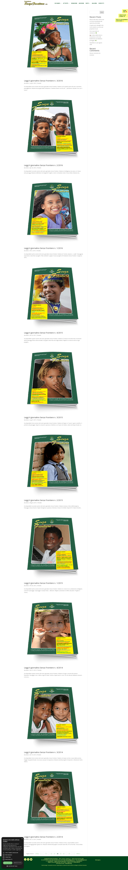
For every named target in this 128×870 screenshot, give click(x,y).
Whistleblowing (68, 863)
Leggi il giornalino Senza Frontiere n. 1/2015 (43, 583)
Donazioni (74, 3)
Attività (65, 3)
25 (60, 853)
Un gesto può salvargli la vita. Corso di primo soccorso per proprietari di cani (97, 27)
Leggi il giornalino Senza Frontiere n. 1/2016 (43, 248)
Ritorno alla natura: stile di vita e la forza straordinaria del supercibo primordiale (97, 21)
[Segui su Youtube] (31, 859)
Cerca (101, 12)
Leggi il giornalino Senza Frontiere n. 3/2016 (43, 80)
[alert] (12, 853)
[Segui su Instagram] (28, 859)
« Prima (37, 853)
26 (63, 853)
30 (69, 853)
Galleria (94, 3)
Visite (87, 3)
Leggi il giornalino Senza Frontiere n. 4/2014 (43, 667)
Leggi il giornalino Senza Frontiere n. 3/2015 (43, 417)
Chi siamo (57, 3)
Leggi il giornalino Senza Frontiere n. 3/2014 (43, 752)
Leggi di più (18, 849)
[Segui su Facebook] (25, 859)
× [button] (22, 838)
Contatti (101, 3)
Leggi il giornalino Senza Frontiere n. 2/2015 (43, 500)
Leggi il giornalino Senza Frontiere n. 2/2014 (43, 836)
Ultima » (78, 853)
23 (54, 853)
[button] (12, 866)
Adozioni (81, 3)
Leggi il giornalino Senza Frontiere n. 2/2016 (43, 165)
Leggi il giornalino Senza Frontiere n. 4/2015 (43, 332)
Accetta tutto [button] (8, 862)
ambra (27, 83)
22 (51, 853)
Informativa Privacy (60, 863)
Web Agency (97, 860)
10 (46, 853)
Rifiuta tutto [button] (17, 862)
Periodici (39, 83)
